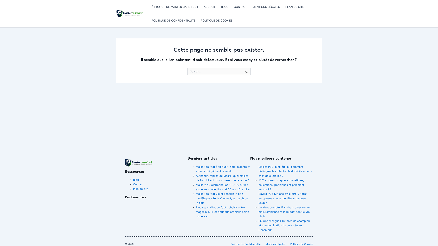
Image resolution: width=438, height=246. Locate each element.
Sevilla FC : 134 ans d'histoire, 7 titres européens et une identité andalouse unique (283, 198)
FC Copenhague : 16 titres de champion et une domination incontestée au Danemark (284, 225)
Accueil (210, 7)
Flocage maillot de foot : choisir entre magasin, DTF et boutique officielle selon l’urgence (222, 212)
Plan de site (294, 7)
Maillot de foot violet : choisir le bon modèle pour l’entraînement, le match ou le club (222, 198)
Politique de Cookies (217, 20)
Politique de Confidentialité (173, 20)
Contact (240, 7)
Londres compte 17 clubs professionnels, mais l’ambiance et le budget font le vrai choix (285, 212)
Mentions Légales (266, 7)
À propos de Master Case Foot (175, 7)
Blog (224, 7)
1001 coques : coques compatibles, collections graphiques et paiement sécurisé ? (281, 185)
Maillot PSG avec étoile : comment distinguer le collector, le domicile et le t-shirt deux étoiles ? (285, 171)
